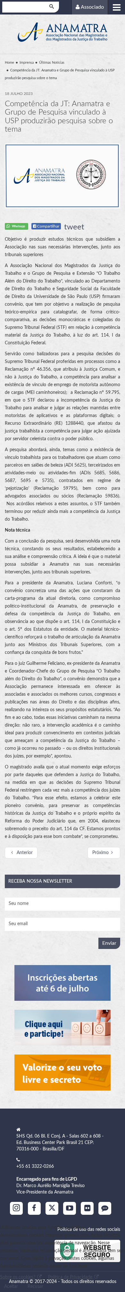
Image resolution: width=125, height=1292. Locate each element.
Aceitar (11, 1286)
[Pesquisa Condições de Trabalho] (62, 1028)
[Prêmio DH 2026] (62, 983)
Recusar (35, 1286)
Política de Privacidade (71, 1277)
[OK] (52, 7)
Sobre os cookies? (18, 1277)
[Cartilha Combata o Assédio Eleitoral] (62, 1072)
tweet (74, 227)
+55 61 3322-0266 (35, 1166)
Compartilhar (47, 226)
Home (9, 62)
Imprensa (27, 62)
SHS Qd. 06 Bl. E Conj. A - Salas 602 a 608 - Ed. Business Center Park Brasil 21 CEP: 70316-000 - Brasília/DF (60, 1142)
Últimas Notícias (51, 62)
